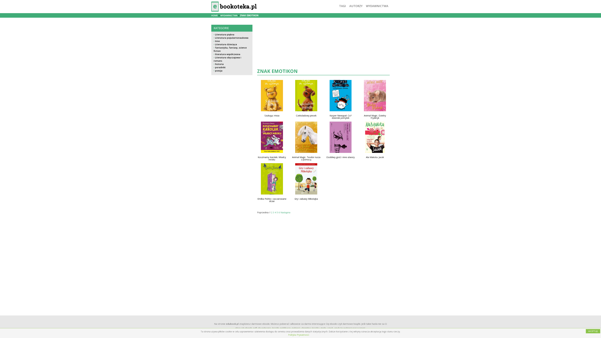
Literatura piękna (224, 34)
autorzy (355, 6)
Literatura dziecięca (226, 44)
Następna (285, 212)
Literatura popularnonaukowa (231, 37)
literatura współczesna (227, 54)
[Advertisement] (231, 181)
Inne (217, 41)
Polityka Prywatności (298, 334)
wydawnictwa (377, 6)
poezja (218, 70)
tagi (342, 6)
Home (214, 15)
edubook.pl (232, 323)
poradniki (220, 67)
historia (219, 64)
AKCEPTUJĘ (593, 331)
